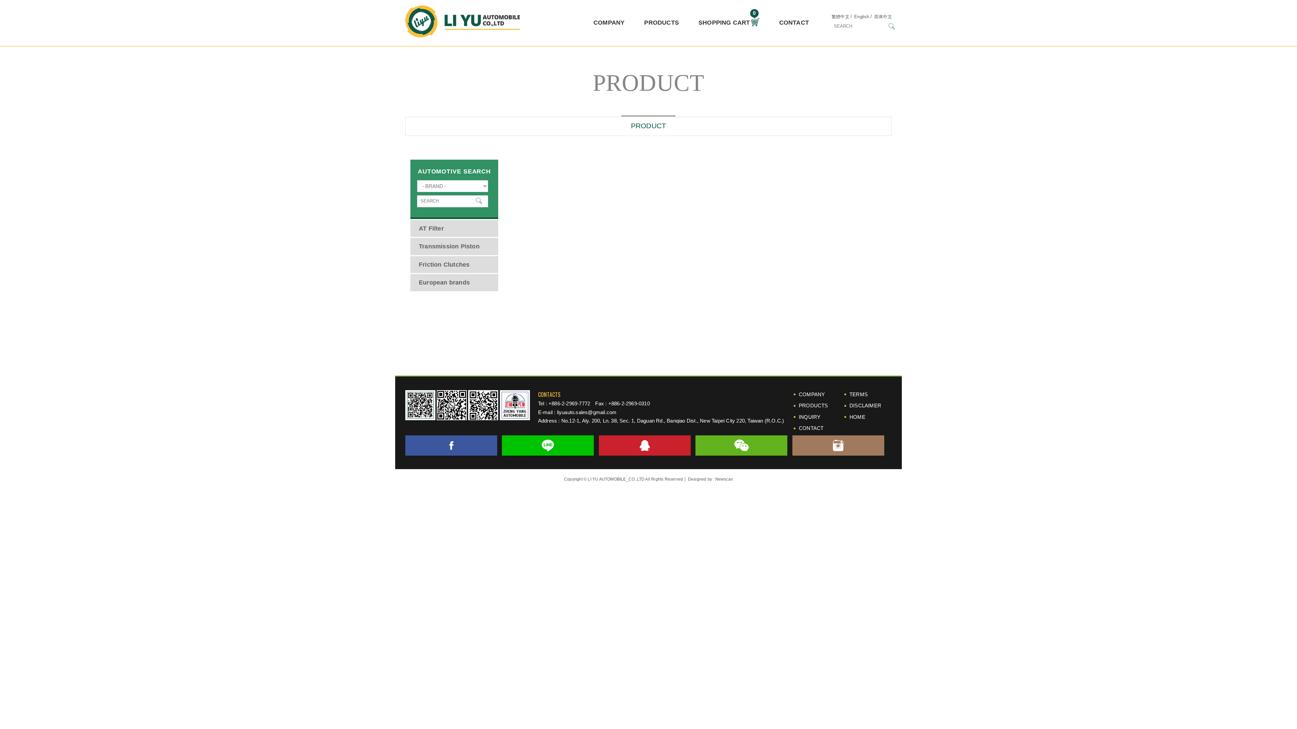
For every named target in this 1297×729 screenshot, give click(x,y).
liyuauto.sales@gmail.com (587, 412)
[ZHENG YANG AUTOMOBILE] (515, 405)
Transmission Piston (449, 246)
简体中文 (883, 16)
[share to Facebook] (451, 445)
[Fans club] (483, 405)
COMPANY (609, 22)
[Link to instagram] (838, 445)
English (861, 16)
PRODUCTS (661, 22)
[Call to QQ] (645, 445)
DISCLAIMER (865, 405)
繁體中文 (840, 16)
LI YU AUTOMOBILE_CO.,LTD (462, 22)
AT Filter (431, 228)
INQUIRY (809, 417)
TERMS (858, 394)
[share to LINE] (548, 445)
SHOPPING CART (727, 20)
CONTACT (794, 22)
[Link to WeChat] (741, 445)
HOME (857, 417)
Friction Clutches (444, 264)
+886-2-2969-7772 (569, 403)
